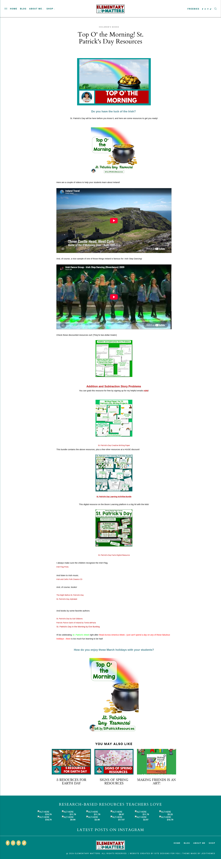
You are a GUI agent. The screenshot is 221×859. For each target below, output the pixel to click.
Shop (50, 8)
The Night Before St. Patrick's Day (70, 595)
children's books (109, 27)
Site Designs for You (167, 853)
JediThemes (208, 853)
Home (13, 8)
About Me (35, 8)
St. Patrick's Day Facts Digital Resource (114, 555)
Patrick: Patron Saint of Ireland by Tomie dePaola (76, 623)
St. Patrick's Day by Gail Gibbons (69, 619)
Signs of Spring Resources (114, 781)
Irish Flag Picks (62, 567)
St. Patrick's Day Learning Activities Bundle (114, 497)
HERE (146, 391)
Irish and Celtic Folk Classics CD (69, 580)
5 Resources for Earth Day (71, 781)
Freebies (193, 8)
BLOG (23, 8)
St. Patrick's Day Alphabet (66, 599)
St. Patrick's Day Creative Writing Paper (114, 446)
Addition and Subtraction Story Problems (113, 386)
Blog (187, 843)
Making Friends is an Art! (156, 781)
